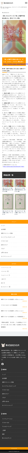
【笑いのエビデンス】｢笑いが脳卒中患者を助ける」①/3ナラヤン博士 (20, 190)
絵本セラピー (4, 245)
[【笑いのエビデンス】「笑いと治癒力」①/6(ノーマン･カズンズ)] (20, 209)
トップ (3, 225)
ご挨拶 (3, 279)
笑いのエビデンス (5, 12)
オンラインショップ (6, 256)
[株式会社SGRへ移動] (1, 7)
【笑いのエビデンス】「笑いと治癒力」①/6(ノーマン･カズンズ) (20, 212)
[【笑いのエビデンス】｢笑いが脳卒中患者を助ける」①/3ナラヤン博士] (20, 186)
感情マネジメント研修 (7, 233)
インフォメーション (5, 267)
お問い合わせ (4, 252)
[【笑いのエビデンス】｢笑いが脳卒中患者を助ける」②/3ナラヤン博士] (7, 186)
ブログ (3, 248)
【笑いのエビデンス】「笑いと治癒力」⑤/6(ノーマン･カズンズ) (7, 212)
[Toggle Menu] (26, 3)
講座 (2, 282)
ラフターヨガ (4, 241)
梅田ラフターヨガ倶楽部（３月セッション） (12, 299)
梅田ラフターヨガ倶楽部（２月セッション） (12, 311)
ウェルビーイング (5, 275)
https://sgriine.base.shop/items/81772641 (13, 166)
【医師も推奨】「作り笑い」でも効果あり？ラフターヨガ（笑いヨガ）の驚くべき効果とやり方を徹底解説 (13, 324)
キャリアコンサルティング (8, 237)
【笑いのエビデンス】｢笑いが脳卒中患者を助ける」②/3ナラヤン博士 (7, 190)
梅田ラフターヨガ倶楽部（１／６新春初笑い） (13, 316)
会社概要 (3, 229)
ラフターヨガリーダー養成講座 (9, 305)
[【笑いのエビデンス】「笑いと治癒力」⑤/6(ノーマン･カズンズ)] (7, 209)
